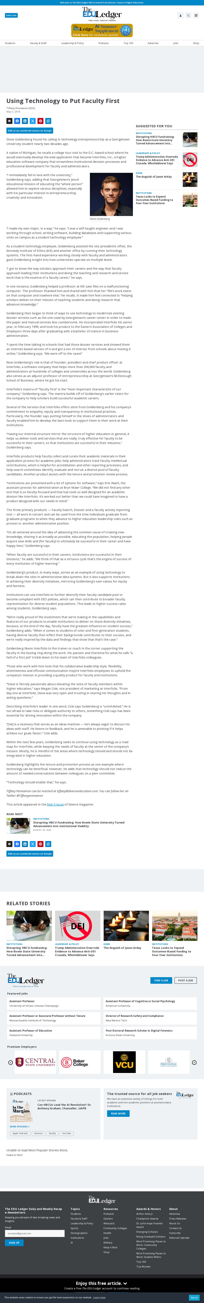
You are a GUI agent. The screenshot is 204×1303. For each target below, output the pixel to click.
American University (118, 1005)
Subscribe (11, 15)
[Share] (17, 121)
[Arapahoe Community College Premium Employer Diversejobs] (80, 1062)
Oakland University (21, 1035)
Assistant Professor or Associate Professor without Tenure (47, 1016)
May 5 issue (55, 804)
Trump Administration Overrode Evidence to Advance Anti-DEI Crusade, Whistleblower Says (157, 160)
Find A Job (161, 980)
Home (139, 173)
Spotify (52, 1133)
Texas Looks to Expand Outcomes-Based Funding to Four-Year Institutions (154, 200)
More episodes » (20, 1126)
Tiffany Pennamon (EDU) (20, 108)
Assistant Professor (22, 1001)
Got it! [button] (194, 1297)
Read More (118, 1113)
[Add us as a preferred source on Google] (48, 121)
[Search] (188, 15)
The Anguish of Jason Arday (154, 176)
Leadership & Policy (148, 153)
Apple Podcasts (20, 1133)
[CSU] (35, 1062)
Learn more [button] (99, 1297)
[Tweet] (33, 121)
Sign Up (14, 1242)
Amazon (38, 1133)
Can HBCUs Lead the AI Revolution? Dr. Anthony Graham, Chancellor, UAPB (64, 1106)
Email (8, 1227)
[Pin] (40, 121)
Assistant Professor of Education (30, 1030)
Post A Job (185, 980)
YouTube (66, 1133)
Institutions (41, 818)
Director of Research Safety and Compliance (135, 1016)
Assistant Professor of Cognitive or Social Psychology (140, 1001)
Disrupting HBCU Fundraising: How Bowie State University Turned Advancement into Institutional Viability (79, 824)
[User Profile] (181, 15)
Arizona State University (120, 1035)
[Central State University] (124, 1062)
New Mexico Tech (116, 1020)
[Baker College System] (169, 1062)
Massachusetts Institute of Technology (32, 1020)
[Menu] (196, 15)
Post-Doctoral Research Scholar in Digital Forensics (139, 1030)
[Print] (9, 121)
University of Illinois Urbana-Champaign (34, 1005)
